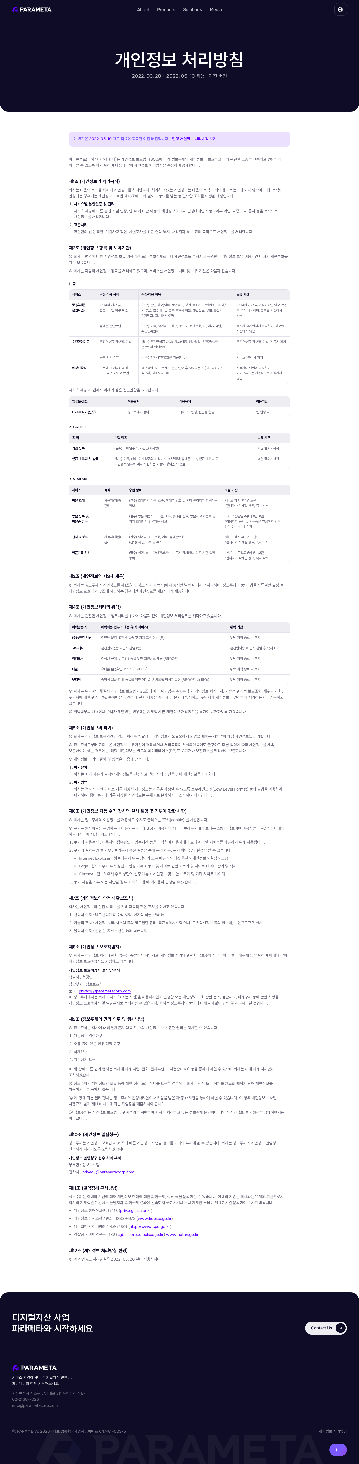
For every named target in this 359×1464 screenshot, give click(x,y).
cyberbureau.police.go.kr (140, 1234)
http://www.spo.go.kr (150, 1226)
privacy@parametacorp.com (105, 991)
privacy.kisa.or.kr (135, 1210)
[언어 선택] (340, 9)
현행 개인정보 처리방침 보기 (194, 139)
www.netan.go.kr (182, 1234)
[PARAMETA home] (71, 9)
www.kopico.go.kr (155, 1218)
